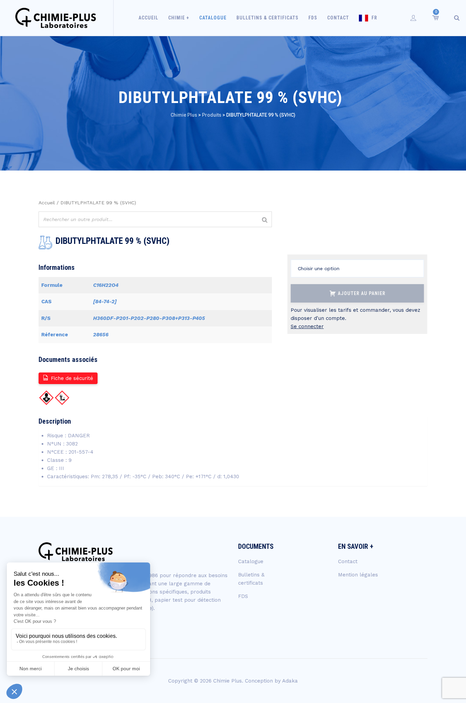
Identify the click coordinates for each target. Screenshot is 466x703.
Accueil (148, 17)
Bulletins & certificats (267, 17)
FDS (312, 17)
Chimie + (178, 17)
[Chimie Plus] (55, 18)
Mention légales (358, 575)
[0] (435, 17)
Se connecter (307, 326)
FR (374, 17)
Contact (338, 17)
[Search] (457, 17)
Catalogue (213, 17)
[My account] (413, 17)
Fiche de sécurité (72, 378)
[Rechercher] (265, 220)
